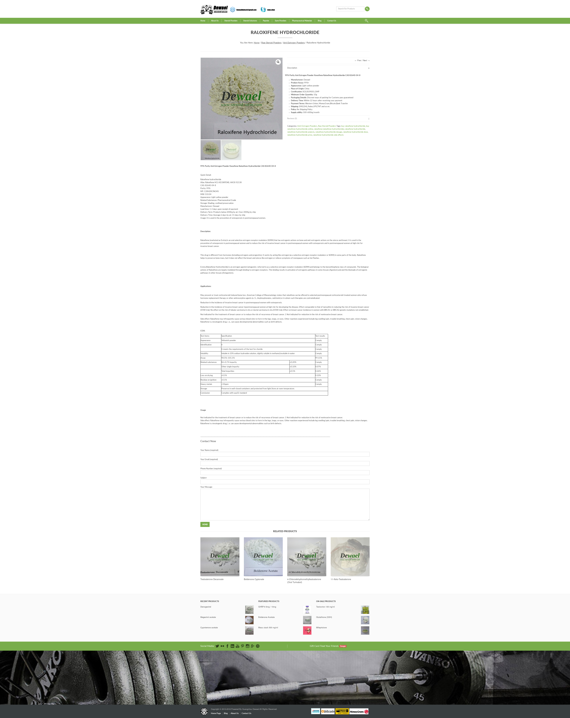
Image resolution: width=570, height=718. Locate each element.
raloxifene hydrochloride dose (355, 132)
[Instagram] (247, 646)
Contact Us (331, 21)
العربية (336, 665)
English (337, 663)
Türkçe (337, 687)
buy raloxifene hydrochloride (353, 126)
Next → (366, 60)
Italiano (337, 675)
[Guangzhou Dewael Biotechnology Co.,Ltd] (204, 710)
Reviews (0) (292, 119)
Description (292, 68)
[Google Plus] (252, 646)
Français (337, 673)
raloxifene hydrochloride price (299, 135)
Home (202, 21)
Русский (337, 683)
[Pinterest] (242, 646)
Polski (336, 679)
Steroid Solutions (250, 21)
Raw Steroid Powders (271, 42)
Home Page (216, 713)
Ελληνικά (338, 669)
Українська (338, 689)
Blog (319, 21)
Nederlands (339, 677)
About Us (214, 21)
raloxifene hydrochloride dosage (328, 132)
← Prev (358, 60)
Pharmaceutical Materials (302, 21)
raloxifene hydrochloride (355, 129)
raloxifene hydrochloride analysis (301, 132)
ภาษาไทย (338, 685)
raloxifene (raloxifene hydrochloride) (329, 129)
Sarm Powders (280, 21)
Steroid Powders (230, 21)
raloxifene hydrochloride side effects (328, 135)
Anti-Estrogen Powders (294, 42)
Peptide (266, 21)
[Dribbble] (257, 646)
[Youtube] (237, 646)
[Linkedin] (232, 646)
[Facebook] (227, 646)
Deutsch (337, 667)
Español (337, 671)
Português (338, 681)
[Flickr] (222, 646)
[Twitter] (217, 646)
